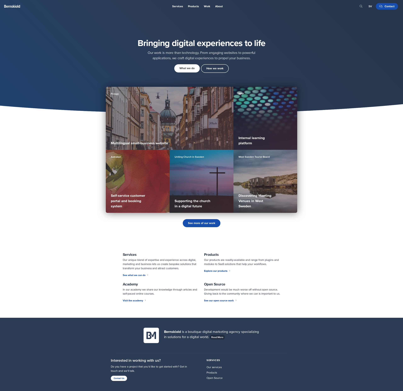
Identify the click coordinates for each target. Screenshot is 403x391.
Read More (217, 337)
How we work (215, 68)
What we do (187, 68)
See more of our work (201, 223)
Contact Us (119, 378)
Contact (389, 6)
